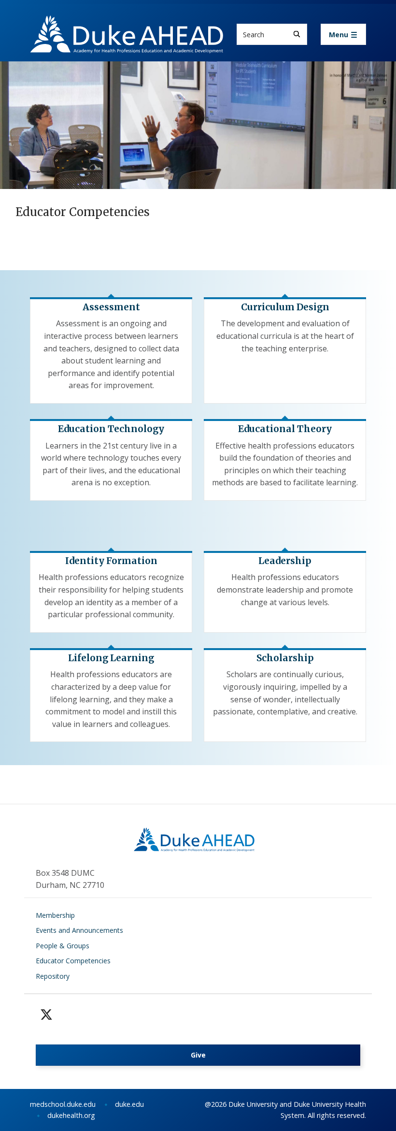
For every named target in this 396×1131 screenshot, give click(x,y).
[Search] (296, 34)
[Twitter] (46, 1014)
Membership (55, 915)
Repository (53, 976)
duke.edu (129, 1104)
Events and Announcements (79, 930)
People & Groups (62, 945)
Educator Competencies (73, 960)
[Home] (126, 24)
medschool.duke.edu (63, 1104)
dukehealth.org (71, 1115)
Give (198, 1054)
